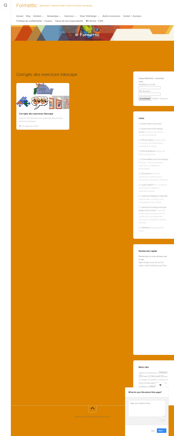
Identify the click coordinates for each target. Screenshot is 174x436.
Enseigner (145, 380)
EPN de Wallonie (148, 151)
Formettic (26, 5)
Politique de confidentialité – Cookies (34, 21)
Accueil (19, 16)
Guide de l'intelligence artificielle (154, 196)
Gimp (142, 383)
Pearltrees (145, 228)
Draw (146, 376)
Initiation (37, 16)
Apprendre (143, 373)
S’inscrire (163, 99)
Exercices (69, 16)
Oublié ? (155, 99)
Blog (28, 16)
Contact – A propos (132, 16)
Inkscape (152, 383)
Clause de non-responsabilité (69, 21)
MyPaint (145, 387)
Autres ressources (111, 16)
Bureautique (52, 16)
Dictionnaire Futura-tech (151, 124)
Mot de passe (144, 91)
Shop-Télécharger (88, 16)
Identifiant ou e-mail (147, 84)
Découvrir (157, 376)
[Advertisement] (92, 46)
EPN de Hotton (147, 140)
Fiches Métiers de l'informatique (154, 159)
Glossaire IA (146, 173)
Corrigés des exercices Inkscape (36, 113)
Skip (153, 430)
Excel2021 (154, 380)
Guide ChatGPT (147, 185)
